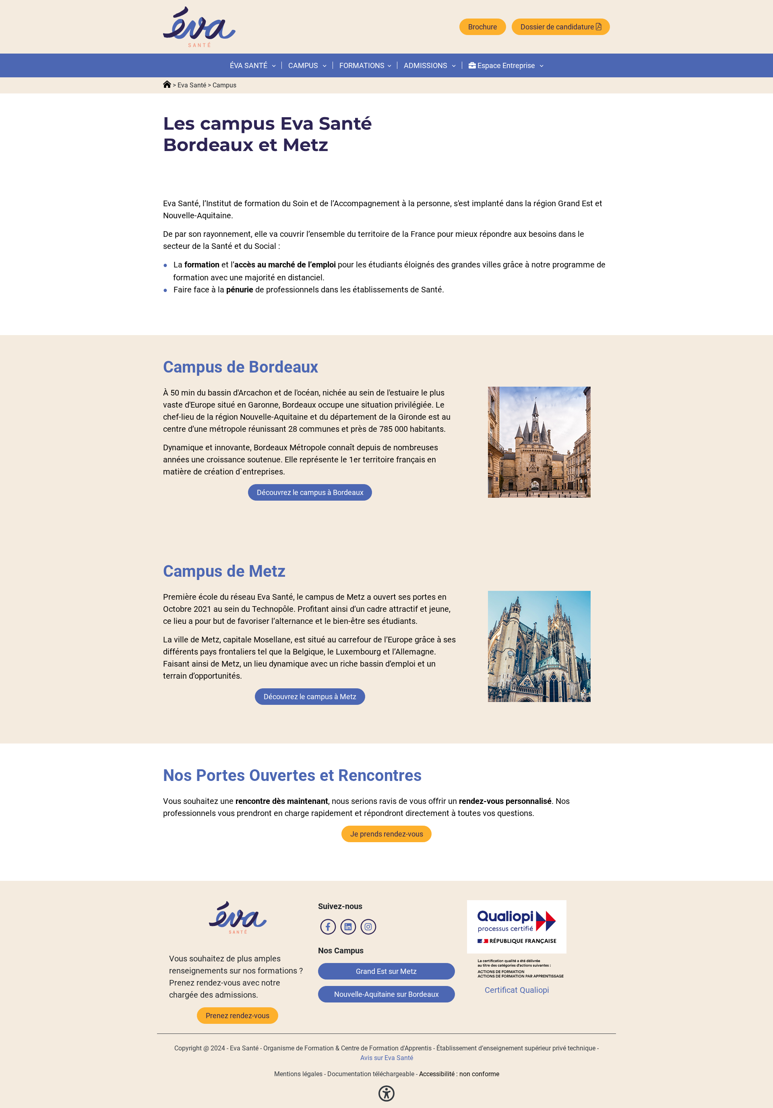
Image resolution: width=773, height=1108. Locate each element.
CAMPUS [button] (304, 65)
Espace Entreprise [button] (506, 65)
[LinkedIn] (348, 928)
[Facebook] (328, 928)
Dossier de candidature (558, 27)
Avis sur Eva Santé (386, 1058)
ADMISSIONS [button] (426, 65)
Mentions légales (298, 1074)
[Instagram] (368, 928)
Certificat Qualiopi (517, 990)
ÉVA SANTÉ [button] (249, 65)
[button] (387, 65)
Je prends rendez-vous (386, 834)
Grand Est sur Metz (386, 971)
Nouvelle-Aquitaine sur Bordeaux (386, 994)
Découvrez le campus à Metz (310, 696)
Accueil (167, 85)
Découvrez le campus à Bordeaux (310, 492)
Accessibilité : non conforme (459, 1074)
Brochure (482, 27)
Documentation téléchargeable (370, 1074)
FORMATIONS (361, 65)
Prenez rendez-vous (237, 1015)
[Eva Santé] (199, 26)
